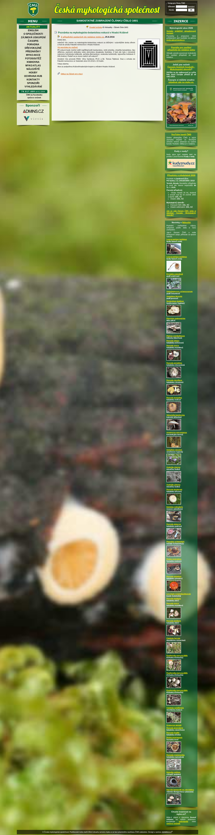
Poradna (33, 44)
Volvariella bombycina (175, 415)
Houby (33, 72)
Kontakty (33, 79)
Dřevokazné (33, 48)
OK (191, 10)
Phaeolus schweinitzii (175, 542)
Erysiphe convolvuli (174, 274)
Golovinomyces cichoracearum (179, 292)
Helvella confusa (173, 772)
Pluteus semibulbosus (175, 336)
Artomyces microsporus (176, 433)
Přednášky (33, 51)
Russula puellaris (173, 599)
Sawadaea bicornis (174, 296)
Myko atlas (33, 65)
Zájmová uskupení (33, 37)
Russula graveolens (174, 728)
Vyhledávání (33, 86)
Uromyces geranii (173, 725)
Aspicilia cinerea (173, 467)
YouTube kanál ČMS (181, 134)
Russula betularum (174, 490)
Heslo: (171, 10)
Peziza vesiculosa (173, 559)
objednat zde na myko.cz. (181, 82)
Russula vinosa (172, 341)
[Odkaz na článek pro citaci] (59, 74)
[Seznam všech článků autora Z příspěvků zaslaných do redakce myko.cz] (59, 37)
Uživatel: (171, 7)
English (33, 30)
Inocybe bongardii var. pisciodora (180, 790)
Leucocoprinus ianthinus (176, 239)
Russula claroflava (174, 380)
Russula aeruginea (174, 363)
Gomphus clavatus (174, 450)
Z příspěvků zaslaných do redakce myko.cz (82, 37)
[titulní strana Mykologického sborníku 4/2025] (181, 128)
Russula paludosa (173, 577)
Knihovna (33, 62)
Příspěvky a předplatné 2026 (181, 175)
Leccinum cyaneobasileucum (178, 594)
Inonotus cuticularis (174, 507)
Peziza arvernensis (174, 738)
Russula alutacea (173, 524)
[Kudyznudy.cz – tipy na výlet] (181, 168)
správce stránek (34, 98)
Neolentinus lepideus (175, 301)
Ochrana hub (33, 76)
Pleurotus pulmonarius (175, 318)
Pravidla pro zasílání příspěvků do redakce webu (181, 48)
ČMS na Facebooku (34, 95)
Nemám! (191, 7)
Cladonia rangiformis (175, 708)
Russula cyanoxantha (175, 755)
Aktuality (33, 27)
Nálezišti (186, 222)
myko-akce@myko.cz (175, 40)
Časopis (33, 41)
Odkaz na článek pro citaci (72, 74)
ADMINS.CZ (167, 832)
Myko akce (33, 55)
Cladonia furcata (173, 638)
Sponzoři (33, 83)
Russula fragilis (172, 733)
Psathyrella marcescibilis (177, 656)
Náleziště (33, 69)
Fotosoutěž (33, 58)
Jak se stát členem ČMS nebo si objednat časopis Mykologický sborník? (181, 213)
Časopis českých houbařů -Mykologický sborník (181, 68)
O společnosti (33, 34)
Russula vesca (172, 346)
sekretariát (183, 822)
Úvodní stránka (95, 27)
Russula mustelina (174, 398)
